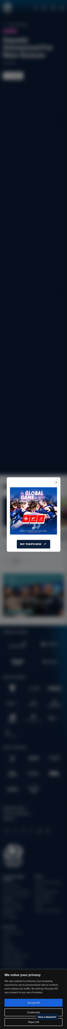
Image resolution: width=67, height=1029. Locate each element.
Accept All (33, 1002)
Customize (33, 1012)
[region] (33, 999)
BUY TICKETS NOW (30, 544)
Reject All (33, 1022)
